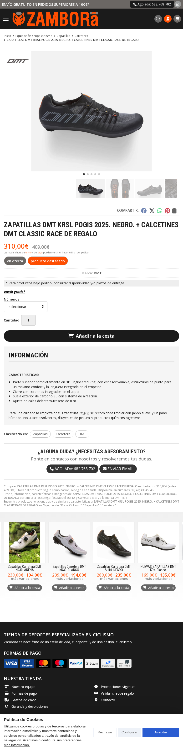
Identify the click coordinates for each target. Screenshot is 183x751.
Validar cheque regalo (117, 693)
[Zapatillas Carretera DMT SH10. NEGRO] (113, 542)
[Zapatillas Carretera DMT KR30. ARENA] (24, 542)
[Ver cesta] (177, 19)
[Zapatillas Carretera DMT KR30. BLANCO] (69, 542)
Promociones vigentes (118, 686)
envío (28, 252)
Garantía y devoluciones (29, 706)
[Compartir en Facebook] (144, 211)
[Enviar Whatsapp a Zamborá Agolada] (177, 4)
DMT (118, 498)
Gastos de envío (23, 700)
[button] (84, 174)
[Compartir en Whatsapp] (159, 211)
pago (39, 252)
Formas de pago (24, 693)
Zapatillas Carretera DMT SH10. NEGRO (114, 568)
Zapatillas (63, 498)
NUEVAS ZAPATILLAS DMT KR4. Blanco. (158, 568)
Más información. (17, 745)
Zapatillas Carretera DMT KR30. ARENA (24, 568)
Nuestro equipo (23, 686)
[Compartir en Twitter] (152, 211)
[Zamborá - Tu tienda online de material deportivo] (55, 18)
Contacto (108, 700)
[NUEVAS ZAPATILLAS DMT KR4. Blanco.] (158, 542)
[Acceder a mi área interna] (168, 19)
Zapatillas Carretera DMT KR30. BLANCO (69, 568)
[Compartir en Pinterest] (167, 211)
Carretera (84, 498)
